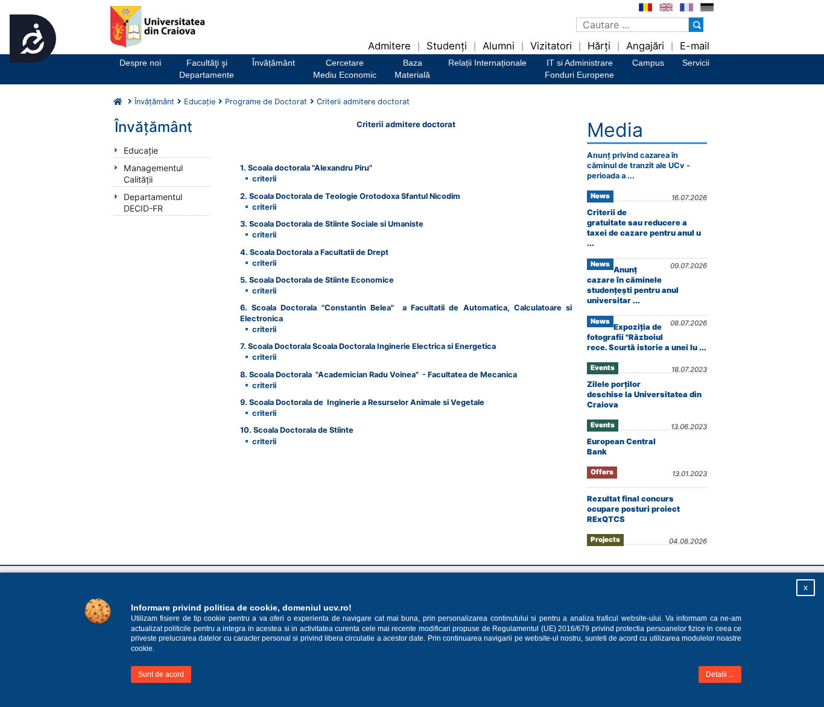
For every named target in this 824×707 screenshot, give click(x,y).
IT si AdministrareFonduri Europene (579, 69)
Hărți (599, 46)
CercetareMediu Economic (344, 69)
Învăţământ (154, 101)
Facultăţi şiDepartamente (206, 69)
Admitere (389, 46)
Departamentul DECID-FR (153, 202)
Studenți (446, 46)
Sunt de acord (161, 674)
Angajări (645, 46)
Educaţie (141, 150)
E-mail (694, 46)
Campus (648, 63)
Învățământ (273, 63)
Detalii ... (720, 674)
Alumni (499, 46)
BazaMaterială (412, 69)
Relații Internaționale (487, 63)
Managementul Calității (153, 173)
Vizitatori (551, 46)
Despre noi (140, 63)
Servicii (695, 63)
